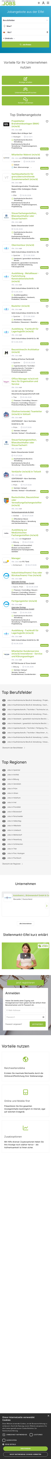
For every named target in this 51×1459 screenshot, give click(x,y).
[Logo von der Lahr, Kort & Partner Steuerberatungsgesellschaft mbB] (6, 382)
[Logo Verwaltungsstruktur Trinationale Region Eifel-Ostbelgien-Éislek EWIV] (6, 177)
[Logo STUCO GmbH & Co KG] (6, 158)
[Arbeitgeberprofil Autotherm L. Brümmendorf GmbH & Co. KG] (7, 897)
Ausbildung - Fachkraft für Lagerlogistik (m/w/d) (25, 330)
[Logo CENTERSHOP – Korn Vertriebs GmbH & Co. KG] (6, 415)
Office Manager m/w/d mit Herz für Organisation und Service (25, 381)
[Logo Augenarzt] (6, 533)
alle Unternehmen (25, 923)
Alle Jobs (15, 130)
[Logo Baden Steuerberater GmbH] (6, 216)
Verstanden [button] (26, 1449)
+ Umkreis (8, 38)
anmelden (37, 1024)
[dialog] (25, 1436)
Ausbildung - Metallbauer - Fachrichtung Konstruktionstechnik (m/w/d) (25, 277)
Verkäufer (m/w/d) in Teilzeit (26, 471)
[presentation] (39, 3)
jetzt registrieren (25, 982)
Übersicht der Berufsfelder (12, 748)
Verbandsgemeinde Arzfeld (23, 512)
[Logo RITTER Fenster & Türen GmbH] (6, 654)
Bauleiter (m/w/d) (21, 306)
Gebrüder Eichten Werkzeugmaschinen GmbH (23, 582)
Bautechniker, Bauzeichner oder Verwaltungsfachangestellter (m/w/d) (27, 501)
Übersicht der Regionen (11, 864)
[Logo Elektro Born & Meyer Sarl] (6, 124)
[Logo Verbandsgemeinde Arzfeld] (6, 500)
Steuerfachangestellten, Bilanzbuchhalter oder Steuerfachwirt (24, 216)
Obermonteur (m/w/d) (23, 245)
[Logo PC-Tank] (6, 561)
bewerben (44, 149)
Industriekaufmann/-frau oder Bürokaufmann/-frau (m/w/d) (27, 574)
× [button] (48, 1416)
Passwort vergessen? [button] (13, 1024)
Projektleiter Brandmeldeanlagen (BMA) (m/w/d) (25, 124)
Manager (16, 558)
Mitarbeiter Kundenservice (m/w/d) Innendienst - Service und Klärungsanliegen (27, 654)
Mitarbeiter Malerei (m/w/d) (26, 154)
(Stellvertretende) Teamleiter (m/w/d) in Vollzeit (27, 412)
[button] (46, 38)
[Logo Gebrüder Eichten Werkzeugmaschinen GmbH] (6, 576)
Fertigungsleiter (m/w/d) (24, 601)
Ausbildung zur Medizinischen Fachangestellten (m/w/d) (25, 532)
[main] (25, 584)
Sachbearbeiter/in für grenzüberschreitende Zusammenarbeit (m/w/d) (25, 177)
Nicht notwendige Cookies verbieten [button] (25, 1454)
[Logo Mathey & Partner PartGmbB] (6, 353)
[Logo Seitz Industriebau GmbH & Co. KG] (6, 248)
